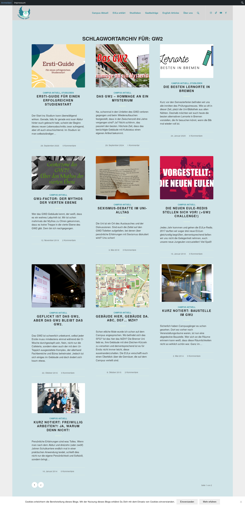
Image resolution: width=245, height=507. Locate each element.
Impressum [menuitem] (20, 2)
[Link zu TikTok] (215, 12)
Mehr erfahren (209, 501)
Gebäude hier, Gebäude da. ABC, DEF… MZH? (122, 318)
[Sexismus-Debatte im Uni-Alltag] (122, 177)
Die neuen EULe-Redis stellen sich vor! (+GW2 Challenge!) (187, 212)
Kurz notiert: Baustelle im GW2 (186, 313)
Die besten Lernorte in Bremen (187, 89)
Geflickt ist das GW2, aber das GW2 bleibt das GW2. (58, 320)
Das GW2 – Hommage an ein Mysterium (122, 98)
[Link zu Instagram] (210, 12)
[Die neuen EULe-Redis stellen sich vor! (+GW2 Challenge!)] (186, 177)
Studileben (68, 92)
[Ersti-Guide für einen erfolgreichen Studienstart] (58, 65)
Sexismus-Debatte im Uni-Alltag (122, 210)
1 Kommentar (133, 145)
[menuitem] (242, 2)
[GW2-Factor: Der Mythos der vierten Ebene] (58, 173)
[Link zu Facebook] (225, 12)
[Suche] (198, 13)
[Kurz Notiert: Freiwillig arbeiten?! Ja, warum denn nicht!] (58, 398)
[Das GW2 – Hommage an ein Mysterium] (122, 65)
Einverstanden (187, 501)
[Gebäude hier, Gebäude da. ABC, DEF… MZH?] (122, 286)
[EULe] (24, 13)
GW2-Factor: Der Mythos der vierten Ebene (58, 200)
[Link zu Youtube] (220, 12)
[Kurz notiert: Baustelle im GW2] (186, 283)
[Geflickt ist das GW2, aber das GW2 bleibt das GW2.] (58, 286)
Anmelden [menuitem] (6, 2)
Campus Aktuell (51, 92)
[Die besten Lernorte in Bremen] (186, 61)
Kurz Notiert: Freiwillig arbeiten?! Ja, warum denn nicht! (58, 426)
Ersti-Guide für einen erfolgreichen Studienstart (58, 100)
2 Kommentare (69, 240)
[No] (240, 501)
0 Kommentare (69, 145)
